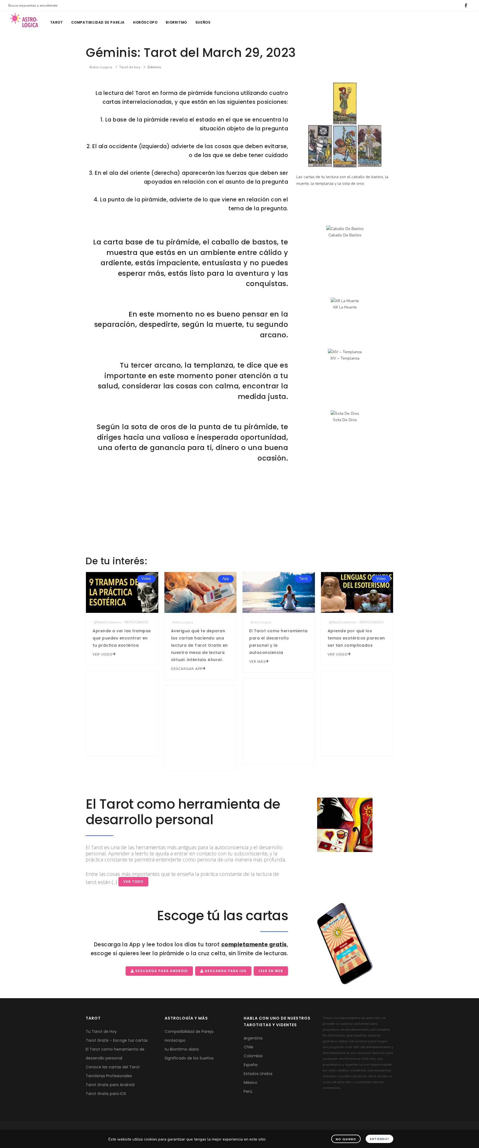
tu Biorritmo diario (182, 1049)
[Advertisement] (239, 513)
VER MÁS (257, 661)
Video (146, 578)
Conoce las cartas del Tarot (113, 1067)
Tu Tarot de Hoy (101, 1031)
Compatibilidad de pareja (98, 22)
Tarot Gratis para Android (110, 1085)
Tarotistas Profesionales (109, 1076)
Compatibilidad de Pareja (189, 1031)
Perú (248, 1091)
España (251, 1065)
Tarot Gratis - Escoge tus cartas (117, 1040)
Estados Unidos (258, 1073)
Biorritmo (176, 22)
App (225, 578)
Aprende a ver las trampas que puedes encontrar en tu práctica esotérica (122, 638)
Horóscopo (145, 22)
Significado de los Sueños (189, 1058)
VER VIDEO (103, 654)
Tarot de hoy (129, 67)
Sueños (203, 22)
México (250, 1082)
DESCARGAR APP (186, 669)
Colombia (253, 1056)
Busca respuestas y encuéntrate (32, 5)
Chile (248, 1047)
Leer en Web (271, 971)
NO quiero (346, 1139)
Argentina (253, 1038)
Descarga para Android (161, 971)
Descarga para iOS (225, 971)
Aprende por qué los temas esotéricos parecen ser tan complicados (356, 638)
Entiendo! (379, 1139)
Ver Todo (133, 881)
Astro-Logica (101, 67)
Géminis (154, 67)
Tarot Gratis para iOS (106, 1093)
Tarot (56, 22)
